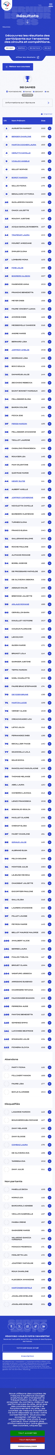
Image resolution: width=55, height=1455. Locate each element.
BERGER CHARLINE (21, 137)
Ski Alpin (9, 48)
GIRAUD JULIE (19, 842)
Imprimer (48, 114)
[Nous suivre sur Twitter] (19, 1326)
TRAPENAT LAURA (21, 235)
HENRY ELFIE (18, 481)
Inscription (27, 1356)
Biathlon (21, 48)
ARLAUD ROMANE (20, 604)
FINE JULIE (17, 268)
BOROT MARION (20, 178)
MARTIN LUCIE (19, 703)
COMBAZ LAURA (20, 1145)
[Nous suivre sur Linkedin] (43, 1326)
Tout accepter (27, 1433)
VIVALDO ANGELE (21, 161)
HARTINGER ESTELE (22, 1288)
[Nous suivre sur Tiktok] (35, 1326)
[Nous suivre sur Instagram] (27, 1326)
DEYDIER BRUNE (20, 694)
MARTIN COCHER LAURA (24, 145)
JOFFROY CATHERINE (22, 498)
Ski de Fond (35, 48)
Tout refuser (27, 1440)
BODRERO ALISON (21, 276)
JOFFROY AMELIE (20, 350)
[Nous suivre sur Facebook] (11, 1326)
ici (29, 1369)
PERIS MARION (19, 424)
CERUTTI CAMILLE (21, 153)
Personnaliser (27, 1446)
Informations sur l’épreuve (20, 102)
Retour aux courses (19, 66)
